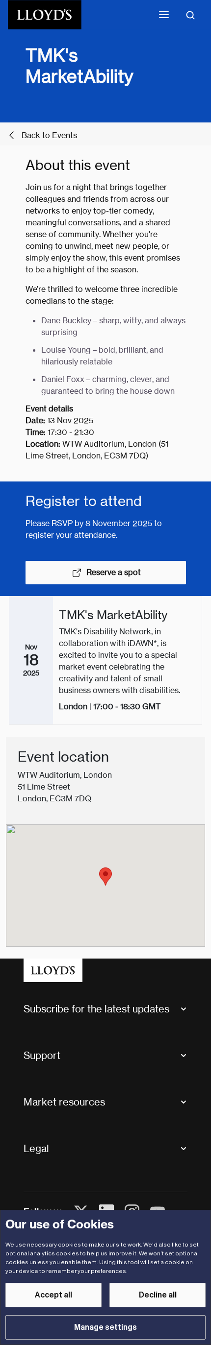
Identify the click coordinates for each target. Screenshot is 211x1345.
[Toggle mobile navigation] (164, 14)
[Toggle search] (190, 14)
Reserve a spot (113, 572)
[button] (105, 876)
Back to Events (49, 135)
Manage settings (105, 1327)
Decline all (158, 1295)
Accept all (53, 1295)
